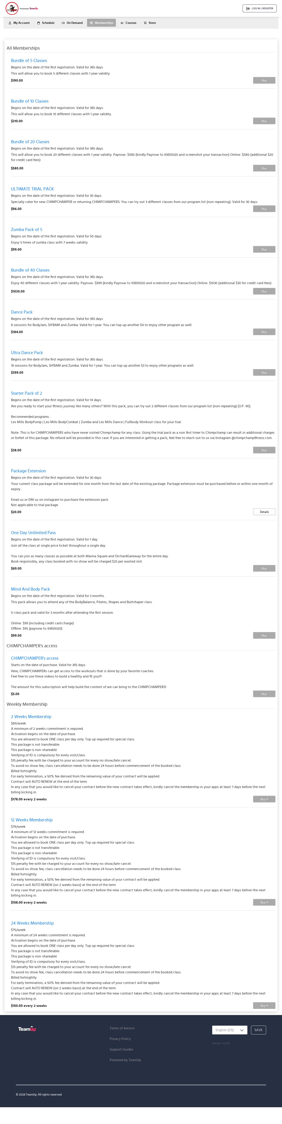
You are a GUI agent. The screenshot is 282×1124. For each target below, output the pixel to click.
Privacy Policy (120, 1038)
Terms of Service (122, 1028)
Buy (264, 80)
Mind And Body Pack (30, 589)
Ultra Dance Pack (27, 352)
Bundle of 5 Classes (29, 60)
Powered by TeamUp (125, 1060)
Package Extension (28, 470)
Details (264, 511)
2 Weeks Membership (31, 716)
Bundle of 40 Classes (30, 270)
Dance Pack (22, 311)
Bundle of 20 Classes (30, 141)
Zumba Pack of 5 (26, 229)
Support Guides (121, 1049)
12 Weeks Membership (32, 819)
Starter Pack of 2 (26, 393)
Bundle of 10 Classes (29, 101)
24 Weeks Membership (32, 923)
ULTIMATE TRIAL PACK (32, 188)
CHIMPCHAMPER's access (34, 658)
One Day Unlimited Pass (33, 532)
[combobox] (229, 1030)
